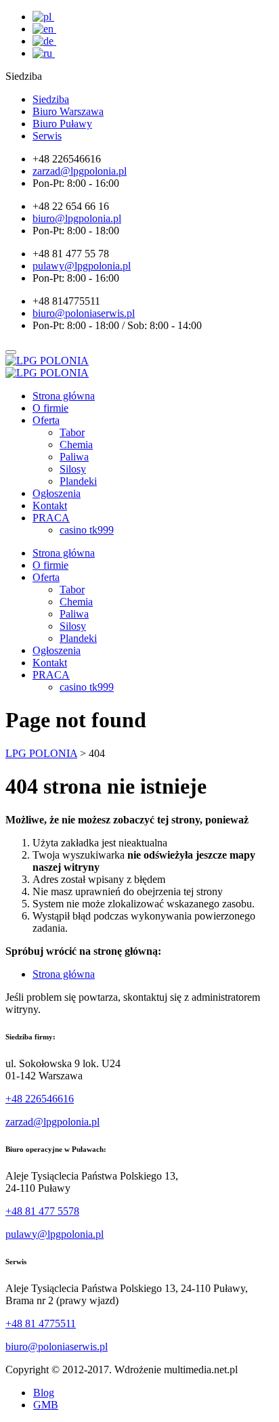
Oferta (46, 420)
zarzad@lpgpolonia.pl (52, 1121)
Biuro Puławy (62, 123)
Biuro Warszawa (68, 111)
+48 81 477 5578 (42, 1211)
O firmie (50, 408)
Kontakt (50, 505)
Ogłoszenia (57, 493)
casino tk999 (87, 530)
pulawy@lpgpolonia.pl (54, 1234)
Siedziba (51, 99)
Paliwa (74, 456)
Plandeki (78, 481)
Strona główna (64, 396)
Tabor (72, 432)
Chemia (76, 444)
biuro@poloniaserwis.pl (56, 1346)
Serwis (47, 136)
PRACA (51, 517)
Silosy (73, 469)
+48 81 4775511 (40, 1323)
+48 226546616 (39, 1098)
